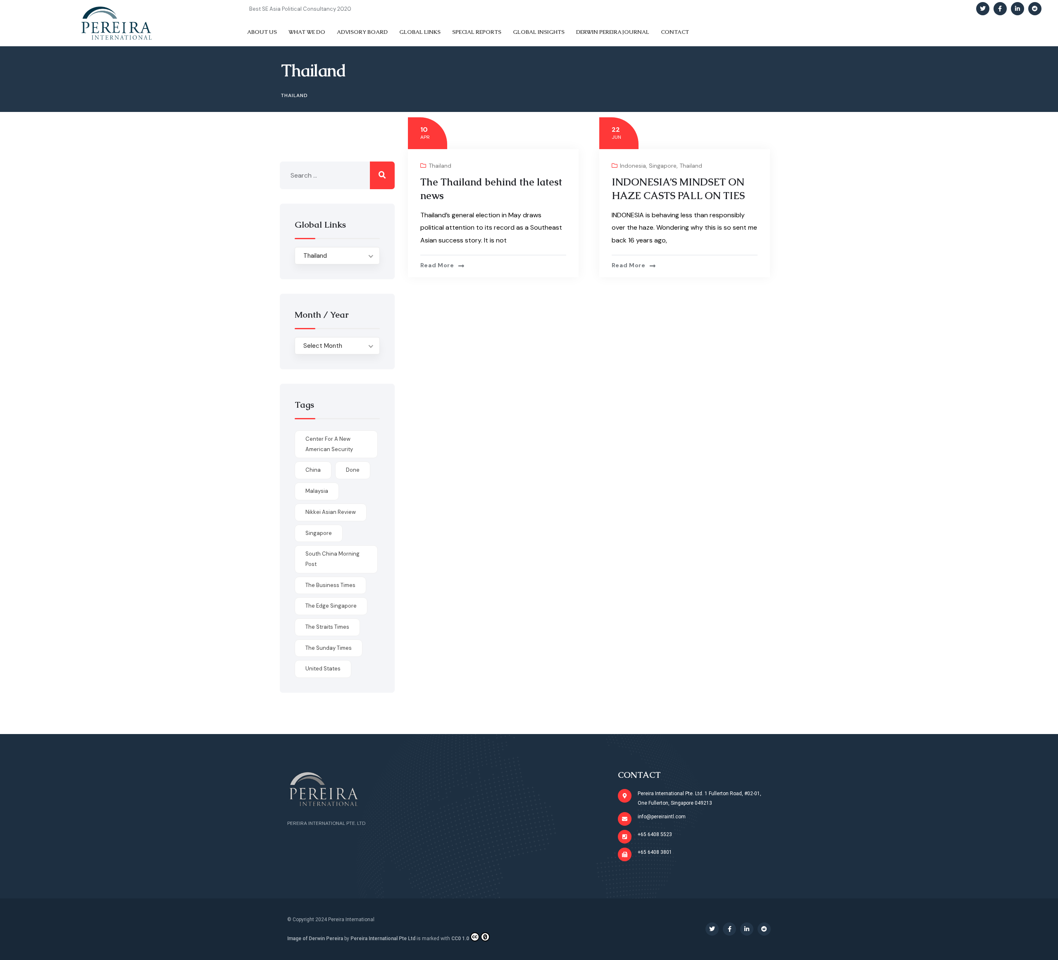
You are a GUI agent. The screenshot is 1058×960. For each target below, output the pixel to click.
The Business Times (330, 585)
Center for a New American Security (329, 444)
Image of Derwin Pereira (315, 938)
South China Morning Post (332, 559)
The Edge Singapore (331, 605)
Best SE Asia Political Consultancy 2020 (300, 8)
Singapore (663, 165)
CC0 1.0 (460, 938)
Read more (437, 265)
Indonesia (633, 165)
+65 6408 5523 (655, 834)
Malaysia (316, 490)
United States (323, 668)
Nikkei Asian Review (330, 512)
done (353, 469)
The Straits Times (327, 626)
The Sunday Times (328, 647)
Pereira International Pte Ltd (382, 938)
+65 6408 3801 (655, 852)
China (313, 469)
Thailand (440, 165)
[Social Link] (982, 8)
